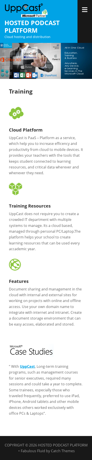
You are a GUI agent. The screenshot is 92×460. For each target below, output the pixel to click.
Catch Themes (63, 450)
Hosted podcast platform (32, 26)
